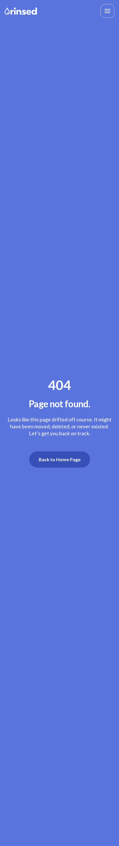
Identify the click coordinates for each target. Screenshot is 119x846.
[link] (21, 10)
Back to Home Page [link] (60, 459)
